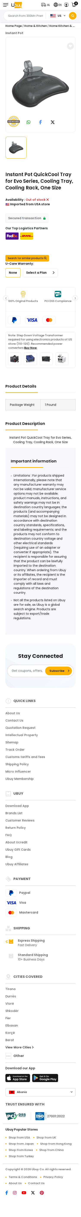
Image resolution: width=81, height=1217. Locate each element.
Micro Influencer (18, 771)
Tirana (10, 989)
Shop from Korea (21, 1150)
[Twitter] (35, 1193)
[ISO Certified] (48, 1116)
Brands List (13, 813)
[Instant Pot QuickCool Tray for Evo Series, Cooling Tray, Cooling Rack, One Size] (40, 83)
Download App (17, 806)
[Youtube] (26, 1193)
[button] (46, 5)
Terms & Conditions (23, 1177)
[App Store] (18, 1079)
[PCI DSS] (15, 1116)
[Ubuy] (16, 4)
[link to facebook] (40, 122)
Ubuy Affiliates (16, 864)
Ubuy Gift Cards (18, 849)
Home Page (13, 26)
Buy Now (30, 348)
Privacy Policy (53, 1177)
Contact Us (14, 720)
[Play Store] (45, 1079)
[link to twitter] (53, 122)
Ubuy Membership (19, 779)
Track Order (15, 749)
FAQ (8, 835)
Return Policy (15, 828)
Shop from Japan (21, 1144)
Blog (9, 857)
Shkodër (12, 1011)
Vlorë (9, 1003)
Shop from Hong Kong (55, 1144)
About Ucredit (16, 842)
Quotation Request (20, 728)
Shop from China (51, 1150)
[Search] (72, 16)
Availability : (15, 200)
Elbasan (11, 1025)
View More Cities (18, 1047)
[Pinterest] (44, 1193)
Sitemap (11, 742)
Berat (9, 1040)
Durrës (10, 996)
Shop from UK (46, 1137)
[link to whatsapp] (28, 122)
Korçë (10, 1033)
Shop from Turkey (21, 1156)
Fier (8, 1018)
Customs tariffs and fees (25, 757)
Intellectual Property (21, 735)
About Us (12, 713)
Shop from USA (19, 1137)
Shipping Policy (17, 764)
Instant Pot (14, 33)
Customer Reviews (20, 820)
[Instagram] (17, 1193)
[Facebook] (9, 1193)
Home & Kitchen (35, 26)
